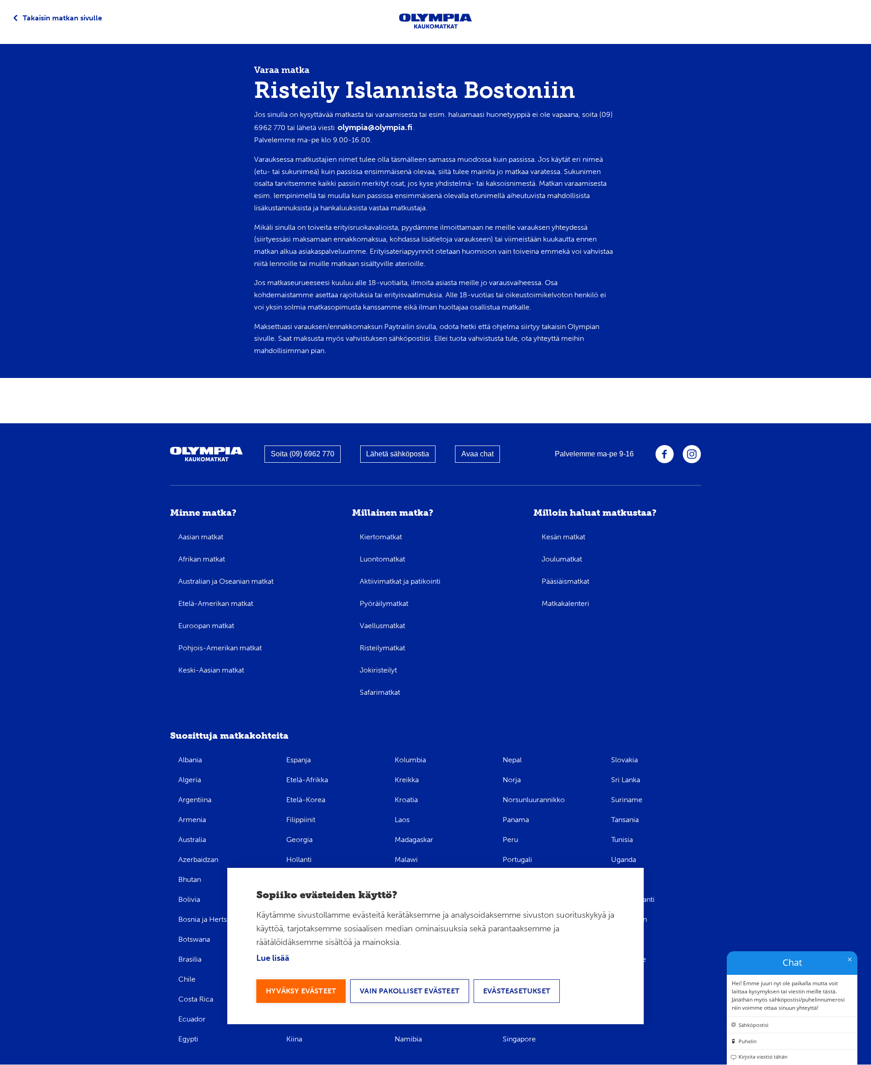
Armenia (192, 819)
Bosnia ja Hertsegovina (215, 919)
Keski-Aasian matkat (211, 670)
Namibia (408, 1039)
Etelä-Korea (305, 799)
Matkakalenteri (565, 603)
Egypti (188, 1039)
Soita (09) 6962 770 (302, 454)
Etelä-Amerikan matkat (215, 603)
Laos (402, 819)
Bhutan (189, 879)
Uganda (623, 859)
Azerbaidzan (198, 859)
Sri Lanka (625, 779)
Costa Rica (195, 999)
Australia (192, 839)
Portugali (517, 859)
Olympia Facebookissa (665, 454)
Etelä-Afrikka (307, 779)
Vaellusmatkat (382, 625)
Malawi (406, 859)
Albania (190, 759)
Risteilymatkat (382, 648)
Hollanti (299, 859)
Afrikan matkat (201, 559)
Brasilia (189, 959)
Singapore (519, 1039)
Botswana (194, 939)
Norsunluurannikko (534, 799)
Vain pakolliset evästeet (410, 991)
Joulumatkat (562, 559)
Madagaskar (414, 839)
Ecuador (192, 1019)
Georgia (299, 839)
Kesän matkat (563, 536)
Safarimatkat (380, 692)
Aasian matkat (200, 536)
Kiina (294, 1039)
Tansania (625, 819)
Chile (187, 979)
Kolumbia (410, 759)
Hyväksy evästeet (301, 991)
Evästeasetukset (516, 991)
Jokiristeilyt (378, 670)
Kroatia (406, 799)
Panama (516, 819)
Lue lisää (272, 958)
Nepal (512, 759)
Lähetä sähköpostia (397, 454)
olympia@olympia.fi (375, 127)
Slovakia (624, 759)
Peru (510, 839)
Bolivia (189, 899)
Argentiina (194, 799)
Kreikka (407, 779)
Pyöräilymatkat (384, 603)
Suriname (626, 799)
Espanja (298, 759)
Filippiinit (300, 819)
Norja (512, 779)
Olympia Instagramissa (692, 454)
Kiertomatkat (381, 536)
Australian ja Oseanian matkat (226, 581)
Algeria (189, 779)
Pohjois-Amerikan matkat (220, 648)
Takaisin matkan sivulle (62, 18)
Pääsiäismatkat (565, 581)
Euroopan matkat (206, 625)
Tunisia (622, 839)
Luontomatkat (382, 559)
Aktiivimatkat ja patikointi (400, 581)
